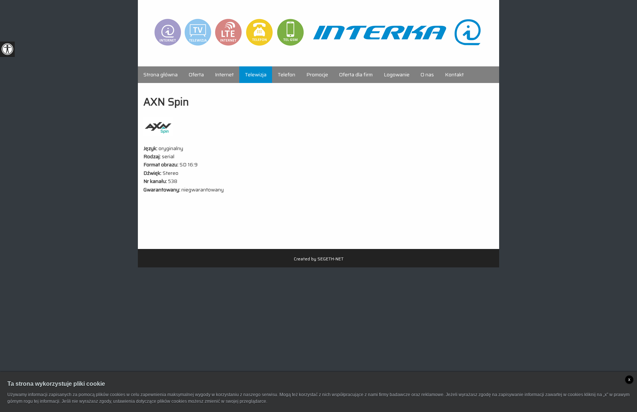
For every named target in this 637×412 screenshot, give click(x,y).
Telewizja (256, 74)
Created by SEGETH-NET (319, 258)
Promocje (317, 74)
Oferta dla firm (356, 74)
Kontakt (454, 74)
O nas (427, 74)
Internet (224, 74)
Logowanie (397, 74)
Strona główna (160, 74)
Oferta (196, 74)
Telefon (286, 74)
